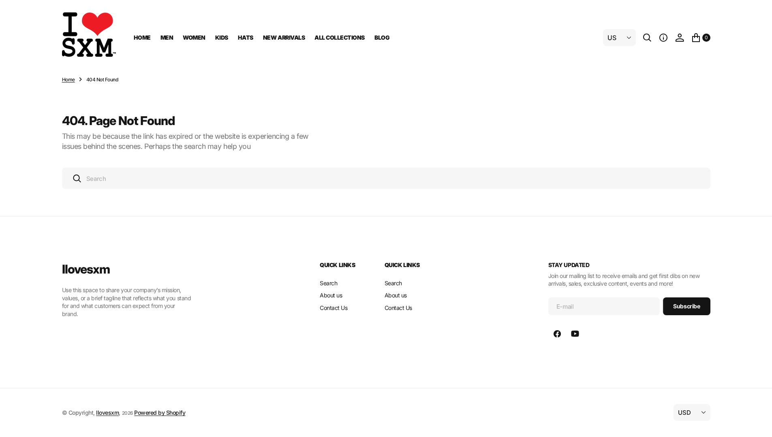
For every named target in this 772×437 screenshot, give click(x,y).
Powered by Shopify (159, 412)
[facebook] (557, 334)
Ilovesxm (107, 412)
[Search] (647, 38)
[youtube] (575, 334)
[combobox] (386, 178)
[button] (663, 38)
